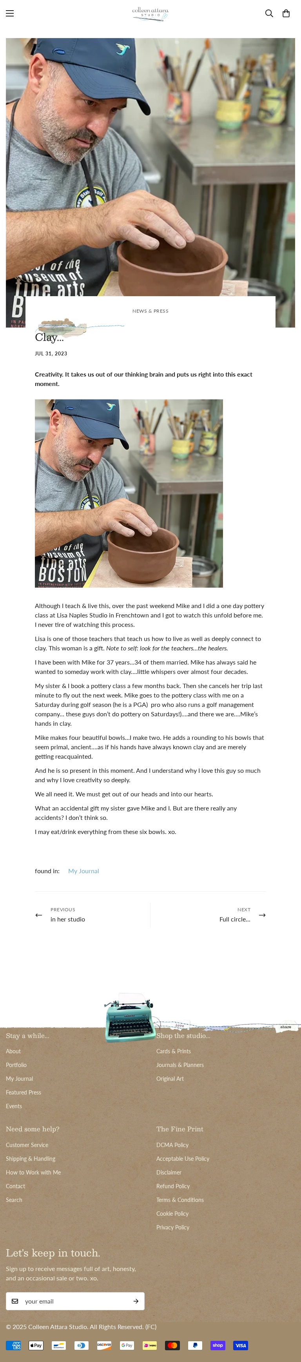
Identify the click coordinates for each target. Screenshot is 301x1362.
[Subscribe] (136, 1301)
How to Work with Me (33, 1172)
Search (14, 1199)
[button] (286, 13)
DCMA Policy (172, 1145)
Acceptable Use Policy (182, 1158)
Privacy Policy (172, 1227)
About (13, 1051)
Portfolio (16, 1065)
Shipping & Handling (30, 1158)
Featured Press (23, 1092)
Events (14, 1106)
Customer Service (27, 1145)
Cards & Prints (173, 1051)
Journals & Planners (180, 1065)
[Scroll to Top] (286, 1319)
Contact (15, 1186)
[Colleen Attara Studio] (150, 13)
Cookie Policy (172, 1213)
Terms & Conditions (180, 1199)
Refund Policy (173, 1186)
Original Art (170, 1078)
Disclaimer (168, 1172)
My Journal (83, 870)
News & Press (150, 311)
